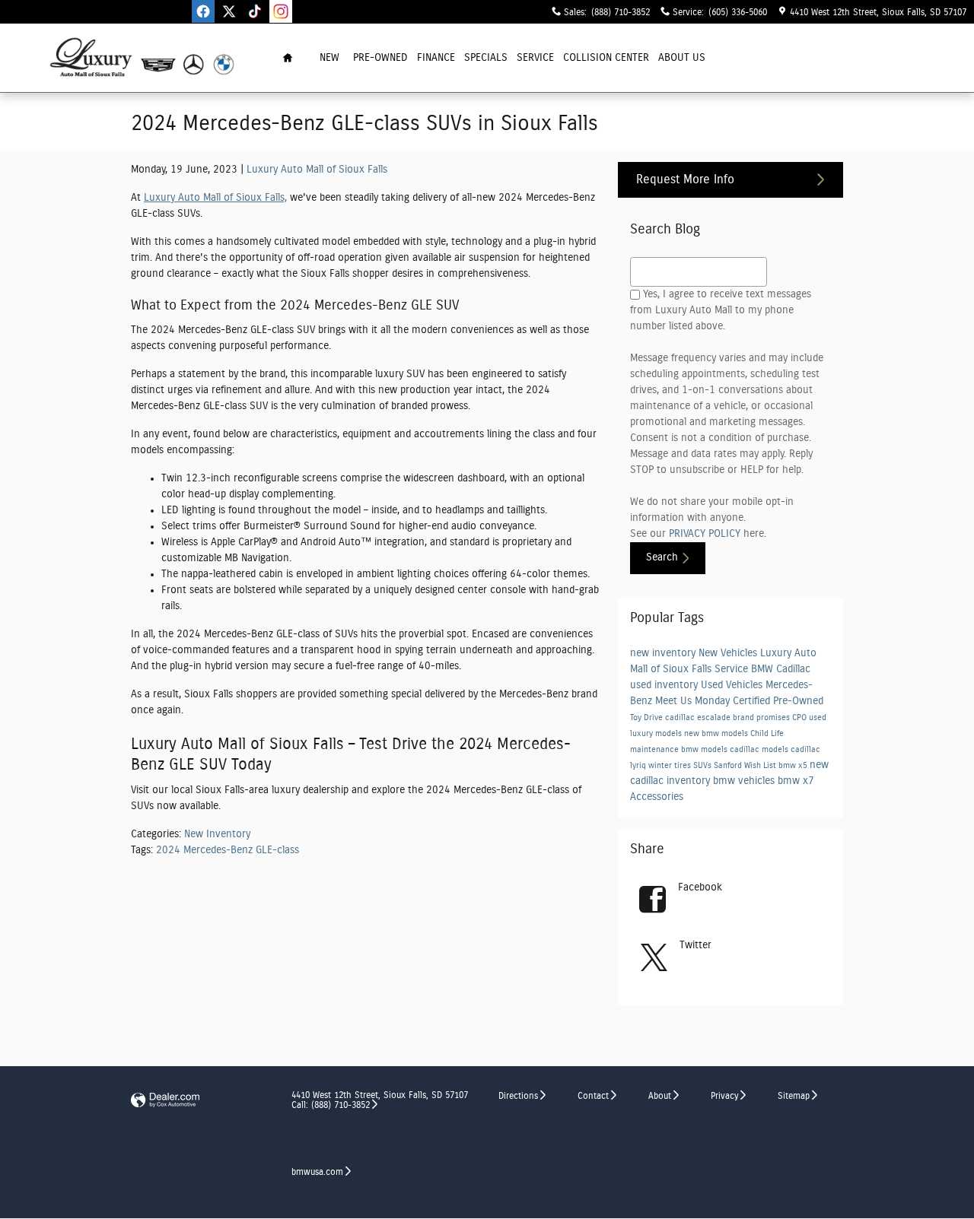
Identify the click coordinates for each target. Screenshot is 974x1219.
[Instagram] (280, 11)
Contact (593, 1095)
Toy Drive (647, 718)
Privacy (724, 1095)
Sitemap (794, 1095)
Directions (518, 1095)
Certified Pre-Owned (778, 701)
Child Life (767, 734)
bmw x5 (794, 766)
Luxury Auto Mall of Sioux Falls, (215, 197)
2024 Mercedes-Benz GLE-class (227, 850)
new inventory (664, 653)
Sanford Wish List (746, 766)
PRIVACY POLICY (704, 534)
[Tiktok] (255, 11)
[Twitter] (229, 11)
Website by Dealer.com (165, 1101)
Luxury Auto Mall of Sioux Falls (317, 169)
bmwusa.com (317, 1171)
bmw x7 (796, 781)
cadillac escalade (699, 718)
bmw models (705, 750)
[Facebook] (203, 11)
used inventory (665, 685)
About (659, 1095)
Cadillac (793, 669)
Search (662, 557)
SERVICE (535, 57)
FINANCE (436, 57)
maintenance (655, 750)
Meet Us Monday (694, 701)
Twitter (695, 945)
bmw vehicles (745, 781)
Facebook (700, 887)
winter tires (670, 766)
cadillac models (760, 750)
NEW (329, 57)
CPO (800, 718)
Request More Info (685, 179)
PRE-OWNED (380, 57)
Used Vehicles (733, 685)
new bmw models (717, 734)
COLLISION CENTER (606, 57)
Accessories (656, 797)
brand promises (762, 718)
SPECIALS (486, 57)
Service (733, 669)
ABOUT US (681, 57)
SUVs (703, 766)
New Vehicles (729, 653)
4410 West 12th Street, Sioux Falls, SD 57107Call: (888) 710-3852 (379, 1099)
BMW (763, 669)
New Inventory (217, 834)
